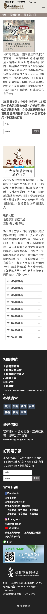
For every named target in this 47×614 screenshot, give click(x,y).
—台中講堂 (32, 510)
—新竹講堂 (21, 510)
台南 (15, 412)
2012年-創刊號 (14, 337)
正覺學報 (8, 386)
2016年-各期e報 (15, 309)
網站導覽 (11, 6)
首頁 (4, 15)
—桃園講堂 (10, 510)
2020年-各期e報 (15, 281)
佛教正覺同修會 (12, 532)
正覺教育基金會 (12, 370)
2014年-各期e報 (15, 323)
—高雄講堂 (32, 513)
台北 (7, 406)
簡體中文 (21, 2)
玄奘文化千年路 (12, 536)
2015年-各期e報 (15, 316)
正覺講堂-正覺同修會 (15, 502)
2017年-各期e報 (15, 302)
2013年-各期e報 (15, 330)
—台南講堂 (21, 513)
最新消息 (15, 15)
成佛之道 (8, 382)
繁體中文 (9, 2)
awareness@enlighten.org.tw (18, 439)
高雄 (23, 412)
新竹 (23, 406)
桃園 (15, 406)
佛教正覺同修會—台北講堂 (17, 506)
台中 (31, 406)
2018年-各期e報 (15, 295)
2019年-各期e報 (15, 288)
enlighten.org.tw (13, 524)
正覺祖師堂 (10, 498)
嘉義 (7, 412)
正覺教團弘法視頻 (13, 374)
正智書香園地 (11, 366)
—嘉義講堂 (10, 513)
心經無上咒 (9, 378)
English (32, 2)
